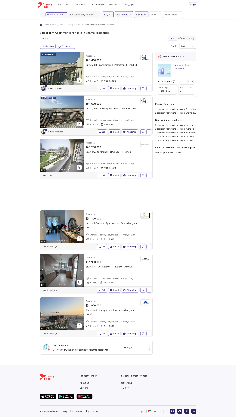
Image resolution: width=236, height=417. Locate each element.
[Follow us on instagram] (172, 411)
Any (172, 38)
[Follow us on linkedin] (193, 411)
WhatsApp (131, 88)
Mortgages (129, 4)
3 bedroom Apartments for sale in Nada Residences (178, 140)
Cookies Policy (82, 411)
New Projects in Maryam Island (169, 152)
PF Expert (124, 387)
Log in (193, 4)
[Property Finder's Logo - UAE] (45, 5)
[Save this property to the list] (142, 88)
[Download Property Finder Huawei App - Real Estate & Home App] (84, 396)
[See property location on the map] (79, 80)
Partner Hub (126, 382)
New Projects (80, 4)
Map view (49, 46)
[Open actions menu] (148, 88)
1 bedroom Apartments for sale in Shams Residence (178, 109)
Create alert (67, 46)
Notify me (129, 347)
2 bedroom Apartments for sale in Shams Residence (178, 113)
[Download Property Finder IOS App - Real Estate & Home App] (48, 396)
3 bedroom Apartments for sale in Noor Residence (177, 132)
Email (116, 88)
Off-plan (181, 38)
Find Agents (114, 4)
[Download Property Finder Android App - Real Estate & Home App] (66, 396)
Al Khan (55, 25)
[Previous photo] (42, 68)
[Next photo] (81, 68)
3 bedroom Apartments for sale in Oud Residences (177, 136)
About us (84, 382)
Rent (68, 4)
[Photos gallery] (62, 68)
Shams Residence (55, 14)
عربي (141, 411)
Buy (59, 4)
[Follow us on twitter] (186, 411)
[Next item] (192, 81)
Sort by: (174, 46)
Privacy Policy (67, 411)
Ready (191, 38)
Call (103, 88)
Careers (84, 387)
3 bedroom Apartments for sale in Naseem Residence (179, 125)
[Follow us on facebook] (179, 411)
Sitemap (96, 411)
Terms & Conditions (49, 411)
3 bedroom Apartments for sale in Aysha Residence (178, 129)
